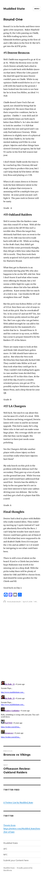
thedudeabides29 (14, 602)
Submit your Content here (16, 860)
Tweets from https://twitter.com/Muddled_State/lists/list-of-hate (21, 828)
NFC (5, 855)
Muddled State (14, 8)
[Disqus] (22, 642)
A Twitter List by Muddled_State (18, 802)
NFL (35, 602)
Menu (36, 9)
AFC (5, 849)
